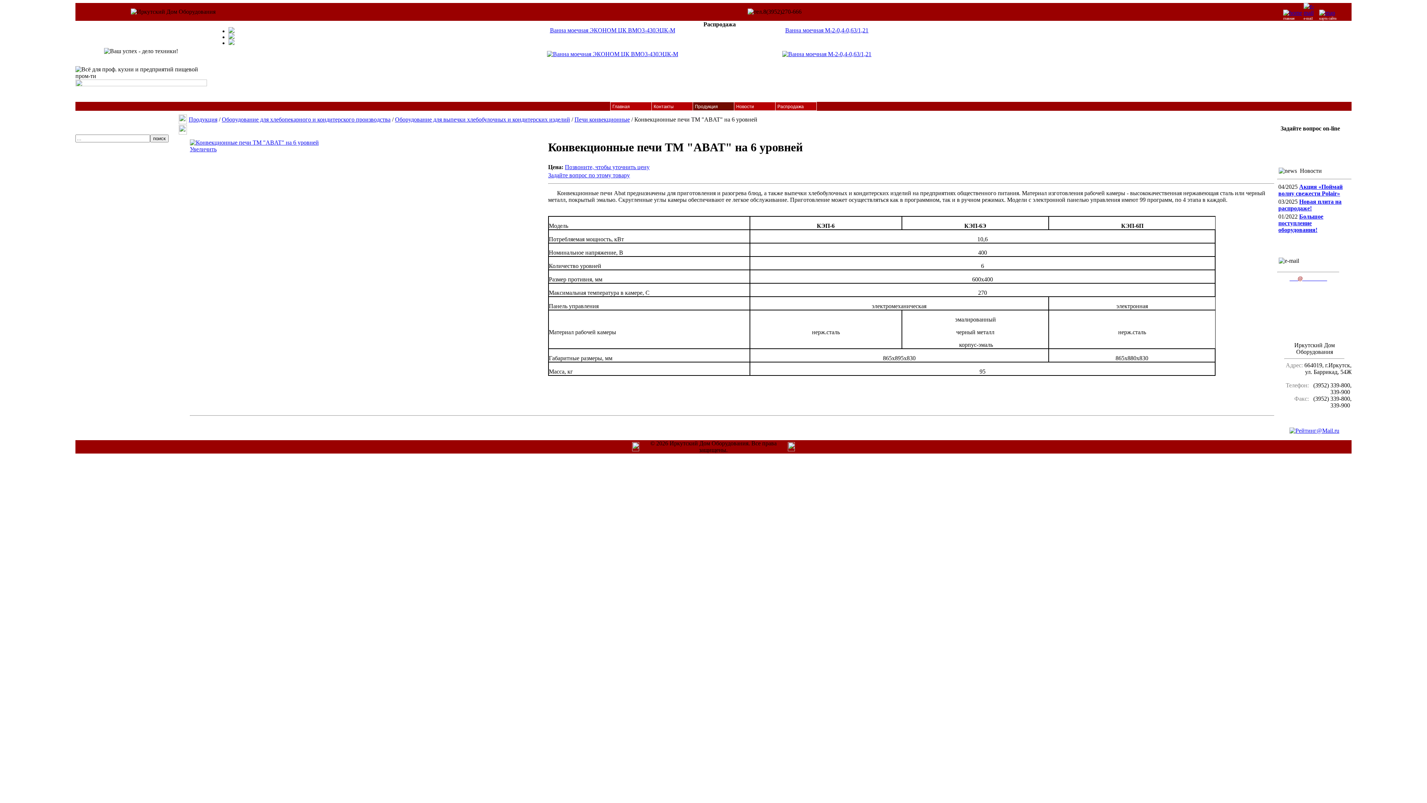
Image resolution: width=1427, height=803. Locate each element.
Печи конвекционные (602, 119)
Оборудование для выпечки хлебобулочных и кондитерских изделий (482, 119)
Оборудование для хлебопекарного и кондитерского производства (306, 119)
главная (1289, 18)
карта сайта (1327, 18)
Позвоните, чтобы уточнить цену (607, 167)
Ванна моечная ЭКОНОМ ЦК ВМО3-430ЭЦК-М (612, 30)
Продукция (706, 106)
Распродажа (790, 106)
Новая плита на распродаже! (1310, 205)
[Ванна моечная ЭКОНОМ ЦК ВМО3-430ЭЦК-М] (612, 54)
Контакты (664, 106)
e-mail (1308, 18)
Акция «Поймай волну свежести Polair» (1310, 190)
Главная (621, 106)
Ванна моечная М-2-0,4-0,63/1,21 (826, 30)
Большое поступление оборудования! (1300, 223)
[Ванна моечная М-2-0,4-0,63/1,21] (826, 54)
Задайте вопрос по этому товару (589, 175)
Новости (745, 106)
